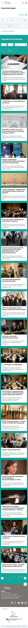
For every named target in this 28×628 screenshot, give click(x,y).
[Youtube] (18, 602)
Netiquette (18, 626)
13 (12, 579)
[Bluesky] (22, 602)
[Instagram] (12, 602)
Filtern (9, 26)
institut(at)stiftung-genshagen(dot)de (10, 597)
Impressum (14, 626)
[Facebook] (19, 15)
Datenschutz (24, 626)
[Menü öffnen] (24, 2)
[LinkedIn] (23, 15)
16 (18, 579)
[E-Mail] (26, 15)
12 (9, 579)
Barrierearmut (8, 626)
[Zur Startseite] (6, 2)
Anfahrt (3, 626)
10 (18, 577)
